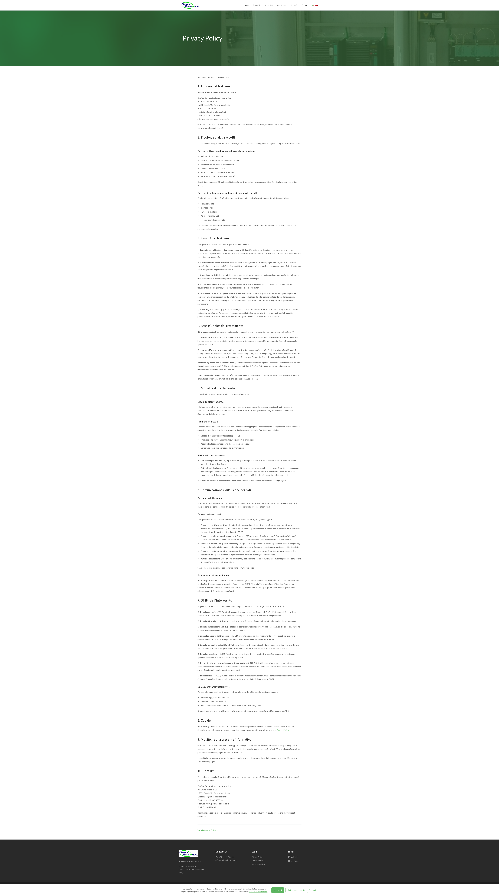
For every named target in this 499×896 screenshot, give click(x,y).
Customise (313, 890)
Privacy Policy (257, 857)
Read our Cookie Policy (258, 891)
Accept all (278, 890)
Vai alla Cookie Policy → (208, 830)
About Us (257, 5)
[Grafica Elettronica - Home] (194, 5)
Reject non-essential (296, 890)
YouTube (294, 861)
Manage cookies (258, 864)
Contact (305, 5)
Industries (269, 5)
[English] (316, 5)
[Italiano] (313, 5)
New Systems (282, 5)
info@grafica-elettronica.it (226, 860)
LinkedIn (294, 857)
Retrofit (294, 5)
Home (246, 5)
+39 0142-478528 (226, 857)
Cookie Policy (283, 730)
